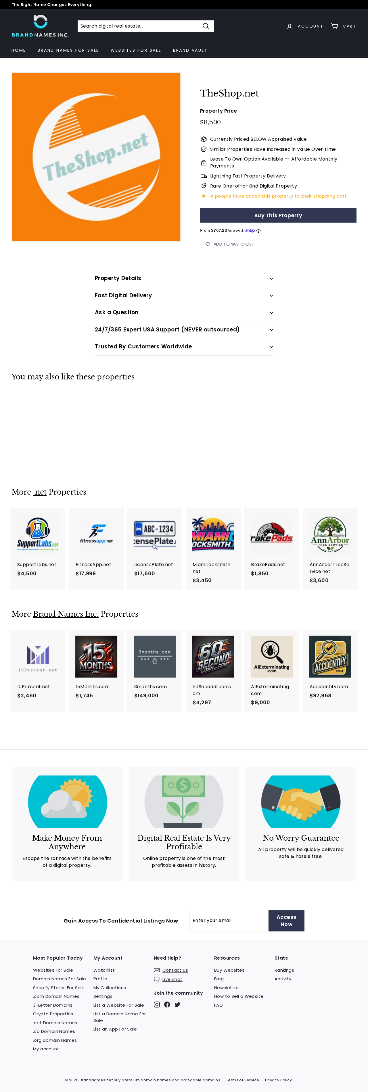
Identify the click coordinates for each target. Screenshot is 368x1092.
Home (19, 50)
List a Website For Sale (118, 1005)
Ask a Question (117, 312)
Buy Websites (229, 970)
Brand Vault (190, 50)
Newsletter (226, 988)
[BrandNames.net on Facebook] (167, 1004)
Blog (219, 979)
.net (40, 492)
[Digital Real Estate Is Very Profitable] (184, 801)
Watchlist (104, 970)
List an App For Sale (115, 1029)
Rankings (284, 970)
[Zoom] (96, 157)
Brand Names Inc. (66, 614)
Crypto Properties (53, 1014)
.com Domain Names (56, 996)
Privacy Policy (278, 1080)
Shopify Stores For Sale (59, 988)
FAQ (218, 1005)
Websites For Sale (136, 50)
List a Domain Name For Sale (119, 1017)
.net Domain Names (55, 1023)
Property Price (218, 110)
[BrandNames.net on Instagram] (157, 1004)
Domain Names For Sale (59, 979)
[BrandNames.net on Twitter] (178, 1004)
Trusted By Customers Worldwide (143, 346)
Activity (283, 979)
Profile (100, 979)
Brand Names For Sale (68, 50)
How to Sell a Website (238, 996)
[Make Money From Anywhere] (67, 801)
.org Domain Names (55, 1040)
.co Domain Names (54, 1031)
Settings (102, 996)
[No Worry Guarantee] (301, 801)
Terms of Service (242, 1080)
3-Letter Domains (52, 1005)
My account (46, 1049)
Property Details (118, 278)
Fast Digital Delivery (123, 295)
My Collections (109, 988)
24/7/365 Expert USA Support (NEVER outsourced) (167, 329)
